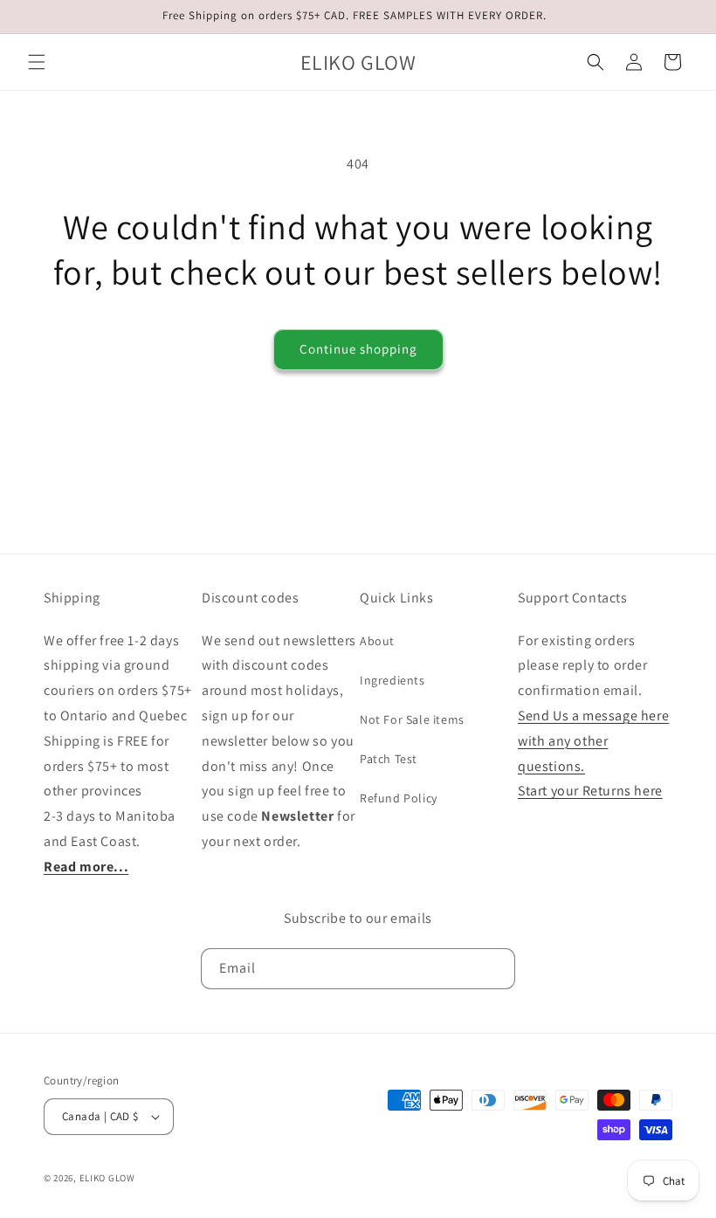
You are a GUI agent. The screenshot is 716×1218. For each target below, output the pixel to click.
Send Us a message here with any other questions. (593, 740)
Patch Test (388, 759)
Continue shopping (358, 349)
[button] (36, 62)
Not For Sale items (412, 719)
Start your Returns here (590, 790)
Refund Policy (398, 798)
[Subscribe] (495, 968)
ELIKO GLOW (107, 1178)
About (377, 641)
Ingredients (392, 680)
